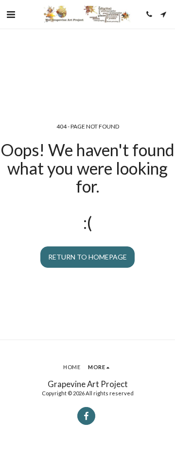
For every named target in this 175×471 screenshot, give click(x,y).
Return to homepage (87, 257)
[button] (10, 14)
